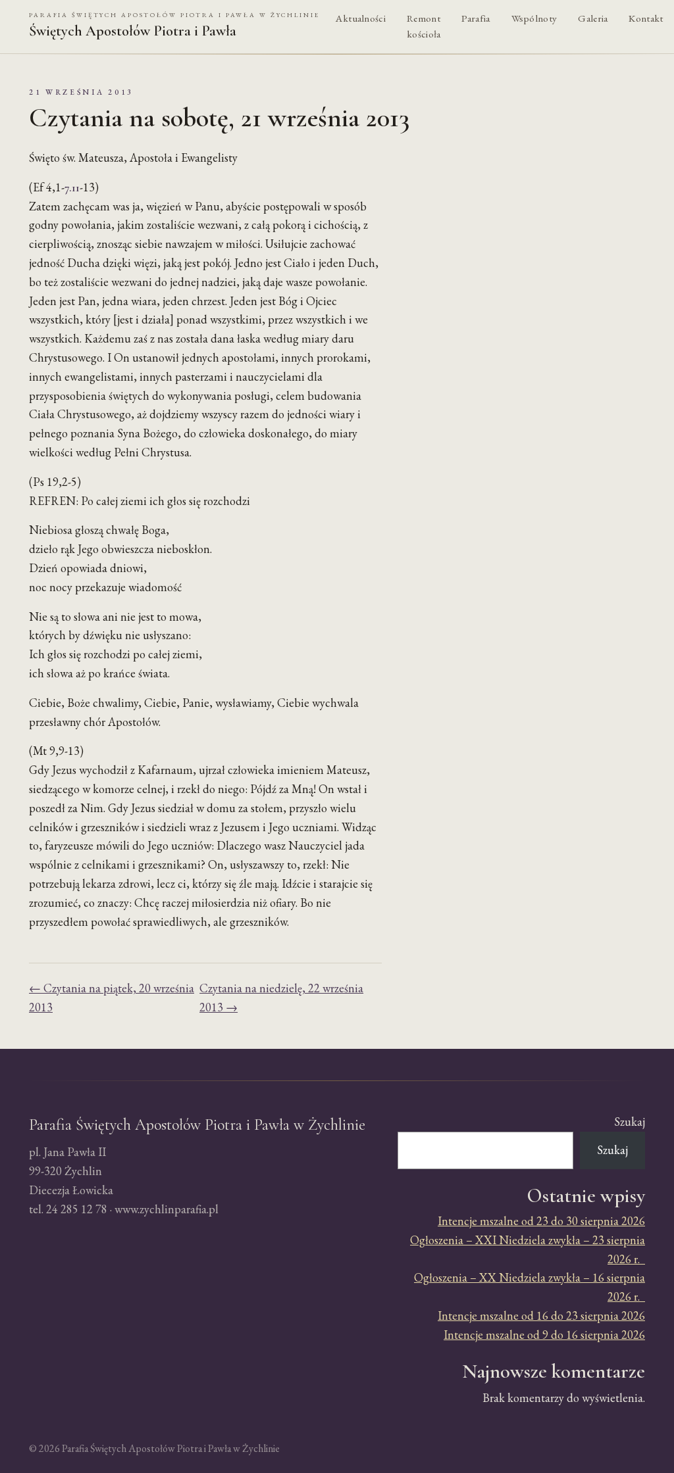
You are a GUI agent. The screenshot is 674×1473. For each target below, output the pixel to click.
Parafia (475, 18)
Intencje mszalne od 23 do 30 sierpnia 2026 (541, 1220)
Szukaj (629, 1121)
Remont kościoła (423, 26)
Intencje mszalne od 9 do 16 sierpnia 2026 (544, 1334)
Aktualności (361, 18)
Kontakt (646, 18)
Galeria (593, 18)
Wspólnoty (534, 18)
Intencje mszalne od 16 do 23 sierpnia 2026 (541, 1315)
